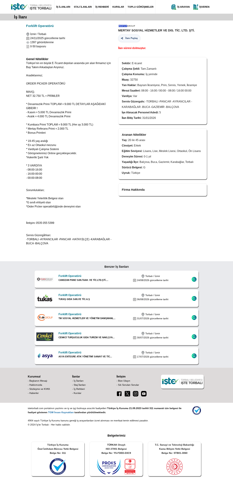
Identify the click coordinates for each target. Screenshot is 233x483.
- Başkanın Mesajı (37, 380)
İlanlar (76, 376)
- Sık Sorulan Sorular (127, 384)
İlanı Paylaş (131, 38)
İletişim (121, 376)
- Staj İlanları (79, 384)
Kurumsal (34, 376)
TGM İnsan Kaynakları (61, 412)
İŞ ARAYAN (183, 6)
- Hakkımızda (35, 384)
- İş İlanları (78, 380)
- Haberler (33, 393)
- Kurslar (76, 393)
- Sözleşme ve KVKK (39, 389)
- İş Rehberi (78, 389)
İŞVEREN (204, 6)
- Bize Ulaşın (123, 380)
